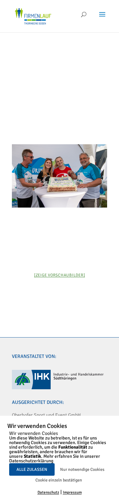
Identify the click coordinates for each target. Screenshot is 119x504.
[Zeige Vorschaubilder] (59, 275)
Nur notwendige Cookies (82, 469)
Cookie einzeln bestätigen (58, 480)
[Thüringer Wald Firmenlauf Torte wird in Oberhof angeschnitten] (59, 176)
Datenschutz (48, 492)
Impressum (72, 492)
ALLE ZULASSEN (31, 469)
